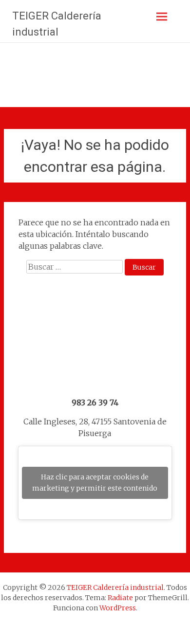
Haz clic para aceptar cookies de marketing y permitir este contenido (94, 483)
